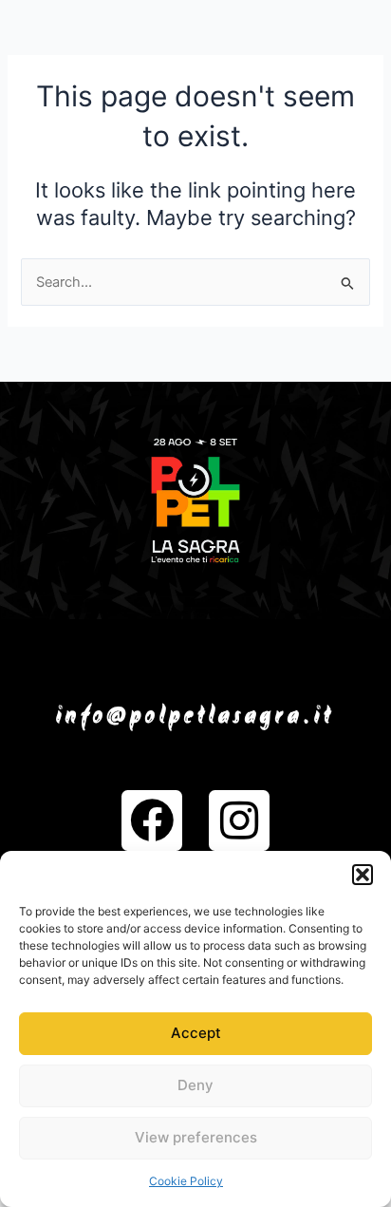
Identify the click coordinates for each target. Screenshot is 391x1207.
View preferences (196, 1137)
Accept (196, 1033)
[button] (362, 874)
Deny (195, 1085)
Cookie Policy (186, 1181)
